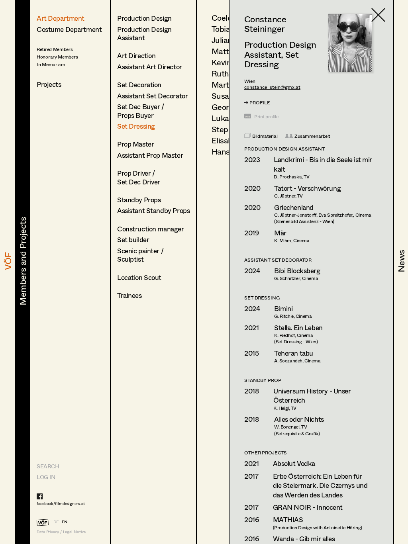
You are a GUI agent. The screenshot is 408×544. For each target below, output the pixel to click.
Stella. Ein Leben (298, 327)
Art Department (60, 18)
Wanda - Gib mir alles (304, 538)
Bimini (283, 308)
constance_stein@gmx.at (272, 87)
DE (56, 522)
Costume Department (69, 29)
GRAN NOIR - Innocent (308, 507)
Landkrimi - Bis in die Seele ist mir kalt (323, 164)
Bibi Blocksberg (297, 270)
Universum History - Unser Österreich (312, 395)
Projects (49, 84)
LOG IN (46, 477)
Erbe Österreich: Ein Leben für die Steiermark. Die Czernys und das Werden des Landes (320, 485)
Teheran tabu (293, 353)
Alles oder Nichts (299, 419)
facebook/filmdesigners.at (61, 503)
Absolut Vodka (294, 463)
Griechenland (294, 207)
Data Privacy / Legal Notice (61, 531)
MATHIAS (288, 519)
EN (64, 522)
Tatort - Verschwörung (307, 188)
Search (48, 466)
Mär (280, 232)
